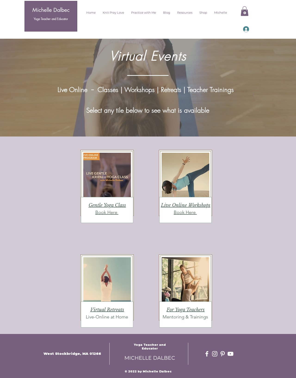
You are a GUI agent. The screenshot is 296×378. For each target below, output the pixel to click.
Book (101, 212)
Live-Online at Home (107, 317)
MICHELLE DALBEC (149, 358)
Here (112, 212)
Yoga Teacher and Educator (51, 19)
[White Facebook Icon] (206, 353)
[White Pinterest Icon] (222, 353)
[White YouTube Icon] (230, 353)
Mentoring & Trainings (185, 317)
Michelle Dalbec (51, 9)
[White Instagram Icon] (214, 353)
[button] (113, 12)
